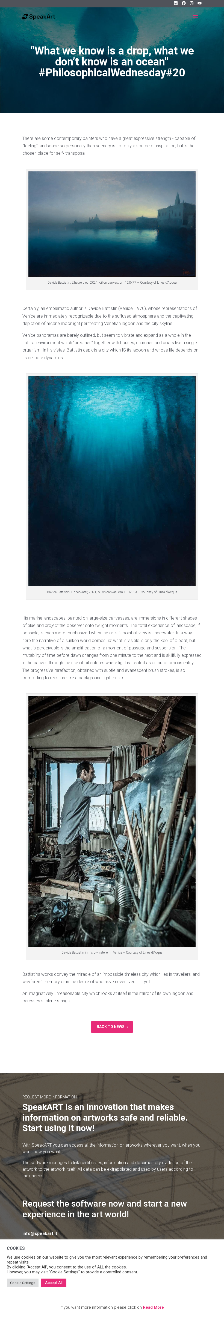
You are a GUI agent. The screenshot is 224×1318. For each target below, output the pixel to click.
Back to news (111, 1027)
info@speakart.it (39, 1233)
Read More (153, 1307)
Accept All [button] (54, 1282)
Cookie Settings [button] (22, 1283)
